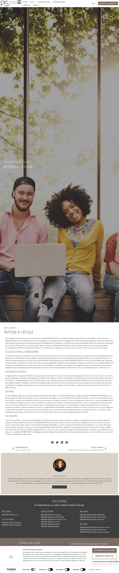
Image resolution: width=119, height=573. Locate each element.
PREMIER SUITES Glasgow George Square (94, 532)
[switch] (50, 569)
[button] (52, 442)
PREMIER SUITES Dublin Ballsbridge (92, 515)
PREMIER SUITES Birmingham (51, 515)
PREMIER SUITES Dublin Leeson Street (93, 517)
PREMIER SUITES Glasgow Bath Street (93, 530)
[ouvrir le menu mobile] (19, 2)
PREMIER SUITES (49, 338)
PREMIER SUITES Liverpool (50, 522)
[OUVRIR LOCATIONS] (34, 2)
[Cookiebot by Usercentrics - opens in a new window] (11, 569)
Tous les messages (59, 487)
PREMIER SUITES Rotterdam (11, 525)
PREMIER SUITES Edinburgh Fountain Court (95, 527)
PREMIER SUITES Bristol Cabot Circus (54, 519)
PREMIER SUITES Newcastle (50, 524)
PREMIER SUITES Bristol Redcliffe (52, 517)
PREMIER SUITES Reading (50, 526)
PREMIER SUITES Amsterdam (12, 523)
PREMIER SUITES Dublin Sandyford (92, 519)
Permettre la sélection (104, 556)
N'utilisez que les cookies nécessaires (105, 561)
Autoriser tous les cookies (104, 550)
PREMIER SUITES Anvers (10, 515)
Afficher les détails (94, 569)
